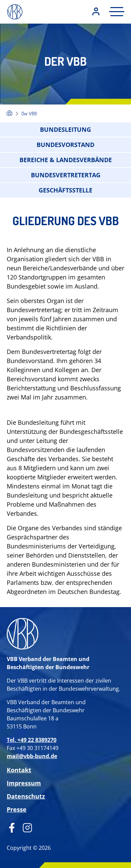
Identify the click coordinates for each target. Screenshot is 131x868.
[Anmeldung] (95, 12)
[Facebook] (12, 827)
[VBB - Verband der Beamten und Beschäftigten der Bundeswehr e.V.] (9, 113)
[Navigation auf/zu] (114, 12)
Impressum (24, 783)
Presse (17, 809)
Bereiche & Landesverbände (65, 160)
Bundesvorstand (65, 145)
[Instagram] (25, 827)
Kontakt (19, 770)
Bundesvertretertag (65, 175)
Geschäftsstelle (65, 190)
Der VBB (29, 113)
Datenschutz (26, 796)
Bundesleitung (65, 129)
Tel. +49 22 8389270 (31, 740)
